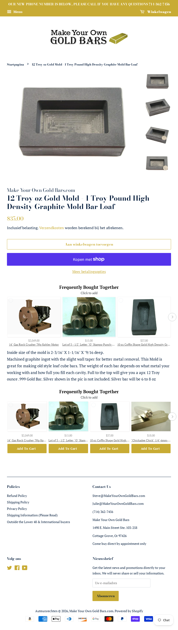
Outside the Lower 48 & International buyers (38, 522)
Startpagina (15, 64)
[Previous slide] (6, 317)
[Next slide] (172, 317)
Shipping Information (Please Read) (32, 515)
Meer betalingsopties (89, 271)
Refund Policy (17, 495)
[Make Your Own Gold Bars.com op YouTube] (24, 568)
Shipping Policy (18, 502)
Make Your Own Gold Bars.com (91, 611)
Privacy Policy (17, 508)
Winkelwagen (158, 11)
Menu (17, 11)
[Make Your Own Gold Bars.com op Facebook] (17, 568)
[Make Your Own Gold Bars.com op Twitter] (9, 568)
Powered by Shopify (129, 611)
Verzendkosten (51, 227)
